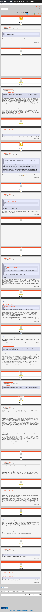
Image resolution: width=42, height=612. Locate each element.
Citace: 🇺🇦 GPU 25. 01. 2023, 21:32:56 (8, 385)
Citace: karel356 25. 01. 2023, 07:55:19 (9, 32)
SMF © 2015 (20, 600)
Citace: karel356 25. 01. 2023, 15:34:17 (8, 346)
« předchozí (37, 6)
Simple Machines (25, 600)
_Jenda (21, 78)
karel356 (21, 247)
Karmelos (21, 16)
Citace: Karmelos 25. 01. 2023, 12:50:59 (8, 92)
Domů (11, 1)
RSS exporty (30, 610)
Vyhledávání (21, 1)
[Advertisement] (21, 66)
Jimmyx (21, 561)
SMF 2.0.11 (16, 600)
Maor (21, 508)
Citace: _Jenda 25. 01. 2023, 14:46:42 (8, 133)
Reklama (21, 48)
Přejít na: (26, 594)
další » (40, 6)
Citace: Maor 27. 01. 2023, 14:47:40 (8, 576)
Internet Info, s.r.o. (20, 608)
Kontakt (11, 610)
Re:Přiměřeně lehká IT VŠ (8, 27)
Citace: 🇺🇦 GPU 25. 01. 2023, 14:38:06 (8, 30)
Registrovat (32, 1)
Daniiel (20, 601)
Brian (26, 601)
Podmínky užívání (19, 610)
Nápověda (16, 1)
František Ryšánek (21, 396)
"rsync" (19, 113)
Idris (21, 118)
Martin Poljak (21, 290)
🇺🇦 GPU (21, 183)
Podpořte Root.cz (25, 610)
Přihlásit (26, 1)
